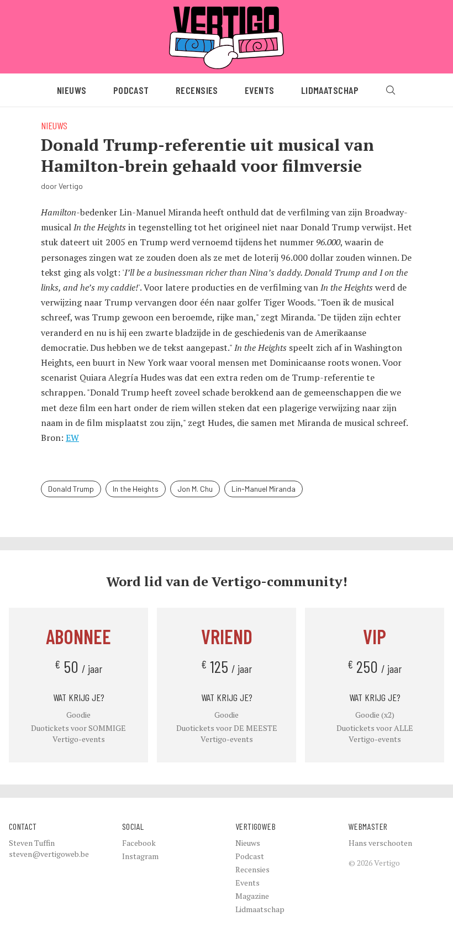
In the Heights (136, 488)
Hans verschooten (380, 843)
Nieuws (72, 90)
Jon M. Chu (195, 488)
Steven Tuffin (32, 843)
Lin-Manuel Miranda (263, 488)
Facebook (139, 843)
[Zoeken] (390, 90)
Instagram (140, 856)
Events (260, 90)
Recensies (197, 90)
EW (72, 437)
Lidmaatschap (330, 90)
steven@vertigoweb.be (49, 854)
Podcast (131, 90)
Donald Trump (71, 488)
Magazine (252, 896)
